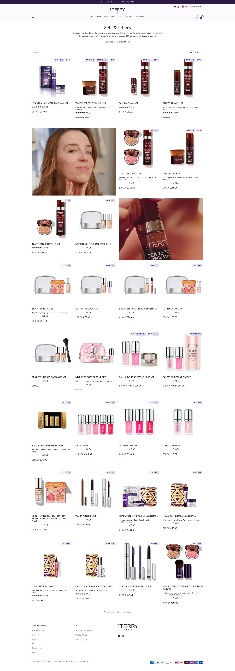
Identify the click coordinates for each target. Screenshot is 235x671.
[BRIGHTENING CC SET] (52, 283)
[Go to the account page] (196, 16)
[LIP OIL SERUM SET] (183, 420)
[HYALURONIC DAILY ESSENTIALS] (183, 490)
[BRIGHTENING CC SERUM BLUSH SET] (139, 283)
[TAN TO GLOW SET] (139, 78)
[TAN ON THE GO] (183, 148)
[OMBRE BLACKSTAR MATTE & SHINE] (95, 561)
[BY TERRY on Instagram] (178, 7)
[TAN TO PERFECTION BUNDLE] (95, 78)
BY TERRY (48, 661)
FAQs (34, 644)
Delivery (36, 635)
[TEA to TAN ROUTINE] (139, 148)
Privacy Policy (81, 635)
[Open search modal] (33, 16)
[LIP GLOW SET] (95, 420)
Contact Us (37, 648)
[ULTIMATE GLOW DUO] (95, 283)
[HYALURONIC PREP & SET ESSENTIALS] (139, 490)
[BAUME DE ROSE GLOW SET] (183, 352)
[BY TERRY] (117, 10)
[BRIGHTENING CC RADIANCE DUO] (95, 218)
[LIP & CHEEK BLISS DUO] (52, 561)
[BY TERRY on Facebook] (175, 7)
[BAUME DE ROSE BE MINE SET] (95, 352)
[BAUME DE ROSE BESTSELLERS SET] (139, 352)
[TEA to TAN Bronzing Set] (52, 218)
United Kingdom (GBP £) (193, 6)
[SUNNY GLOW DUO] (183, 283)
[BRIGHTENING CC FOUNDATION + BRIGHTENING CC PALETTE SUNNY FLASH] (52, 490)
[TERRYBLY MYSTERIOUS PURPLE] (139, 561)
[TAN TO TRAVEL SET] (183, 78)
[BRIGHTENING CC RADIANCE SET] (52, 352)
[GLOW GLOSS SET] (139, 420)
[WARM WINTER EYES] (95, 490)
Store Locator (38, 631)
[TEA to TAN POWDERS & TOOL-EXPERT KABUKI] (183, 561)
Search (35, 653)
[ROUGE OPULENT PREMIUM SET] (52, 420)
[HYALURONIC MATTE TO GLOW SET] (52, 78)
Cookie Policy (81, 639)
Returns (35, 639)
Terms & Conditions (84, 631)
